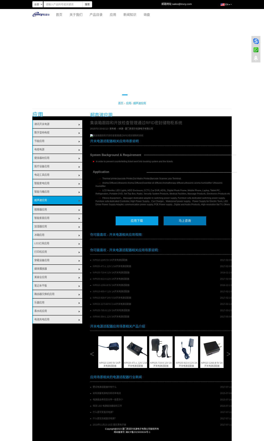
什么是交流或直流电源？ (105, 418)
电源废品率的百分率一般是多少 (108, 399)
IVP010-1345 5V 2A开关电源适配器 (110, 260)
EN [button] (226, 4)
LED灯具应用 (41, 243)
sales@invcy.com (182, 4)
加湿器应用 (40, 226)
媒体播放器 (40, 268)
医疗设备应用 (41, 166)
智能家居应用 (41, 218)
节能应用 (39, 141)
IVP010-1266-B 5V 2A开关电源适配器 (111, 285)
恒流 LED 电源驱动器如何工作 (107, 406)
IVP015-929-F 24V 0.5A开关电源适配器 (112, 298)
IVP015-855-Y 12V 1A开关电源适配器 (111, 291)
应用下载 (137, 220)
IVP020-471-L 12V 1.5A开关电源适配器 (112, 266)
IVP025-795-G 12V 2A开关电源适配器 (111, 310)
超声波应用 (139, 103)
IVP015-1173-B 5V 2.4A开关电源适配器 (112, 304)
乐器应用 (39, 302)
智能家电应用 (41, 183)
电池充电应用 (41, 319)
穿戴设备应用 (41, 260)
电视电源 (39, 149)
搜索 (87, 4)
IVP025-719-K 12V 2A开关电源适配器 (111, 272)
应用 (113, 15)
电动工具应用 (41, 174)
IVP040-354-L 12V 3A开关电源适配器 (111, 316)
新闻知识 (129, 15)
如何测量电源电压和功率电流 (107, 393)
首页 (59, 15)
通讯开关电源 (41, 124)
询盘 (146, 15)
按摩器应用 (40, 209)
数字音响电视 (41, 132)
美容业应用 (40, 277)
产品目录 (96, 15)
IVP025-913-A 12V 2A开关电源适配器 (111, 279)
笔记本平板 (40, 285)
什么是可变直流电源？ (103, 412)
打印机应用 (40, 251)
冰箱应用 (39, 234)
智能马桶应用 (41, 191)
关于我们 (76, 15)
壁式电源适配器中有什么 (105, 387)
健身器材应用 (41, 157)
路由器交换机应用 (44, 294)
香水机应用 (40, 311)
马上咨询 (185, 220)
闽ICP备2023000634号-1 (138, 432)
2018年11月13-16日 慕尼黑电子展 (109, 425)
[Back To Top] (255, 59)
